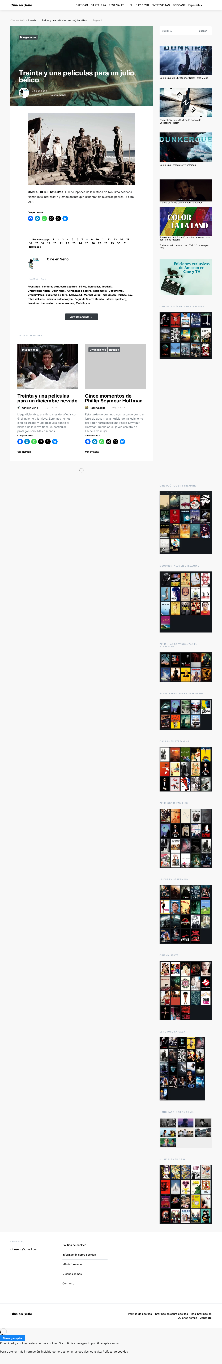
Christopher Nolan (39, 290)
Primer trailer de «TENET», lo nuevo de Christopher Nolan (180, 121)
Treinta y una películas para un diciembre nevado (47, 398)
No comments (58, 94)
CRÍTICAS (82, 5)
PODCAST (179, 5)
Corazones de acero (79, 290)
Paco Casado (97, 407)
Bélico (82, 286)
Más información (72, 1264)
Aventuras (34, 286)
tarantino (33, 303)
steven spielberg (116, 299)
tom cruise (47, 303)
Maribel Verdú (92, 294)
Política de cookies (74, 1245)
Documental (116, 290)
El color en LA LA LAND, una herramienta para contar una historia (185, 238)
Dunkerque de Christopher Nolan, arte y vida (184, 77)
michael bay (125, 294)
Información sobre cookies (79, 1254)
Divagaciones (28, 37)
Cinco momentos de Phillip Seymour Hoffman (114, 398)
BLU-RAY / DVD (139, 5)
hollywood (75, 294)
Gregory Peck (36, 294)
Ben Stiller (94, 286)
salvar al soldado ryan (60, 299)
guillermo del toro (56, 294)
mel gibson (109, 294)
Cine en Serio (21, 5)
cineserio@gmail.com (24, 1249)
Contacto (68, 1283)
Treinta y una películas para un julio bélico (64, 20)
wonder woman (65, 303)
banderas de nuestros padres (59, 286)
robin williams (36, 299)
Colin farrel (58, 290)
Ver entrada (24, 451)
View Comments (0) (81, 316)
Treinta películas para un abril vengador (181, 202)
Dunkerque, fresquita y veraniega (178, 164)
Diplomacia (100, 290)
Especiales (195, 5)
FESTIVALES (117, 5)
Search (203, 30)
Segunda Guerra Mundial (89, 299)
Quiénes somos (72, 1274)
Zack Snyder (83, 303)
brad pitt (107, 286)
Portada (32, 20)
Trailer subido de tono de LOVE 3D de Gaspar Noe (184, 246)
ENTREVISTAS (161, 5)
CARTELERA (98, 5)
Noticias (114, 349)
